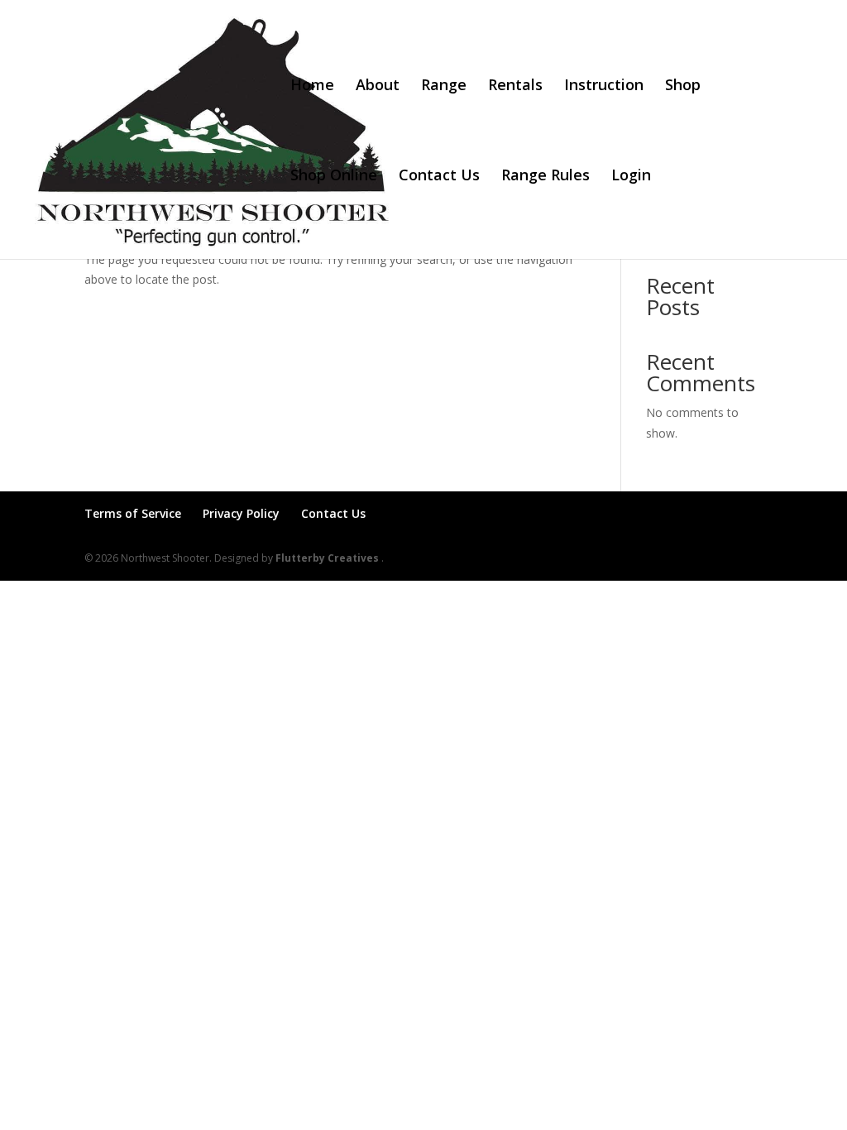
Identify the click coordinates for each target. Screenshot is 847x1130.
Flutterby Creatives (328, 558)
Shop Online (333, 176)
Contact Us (439, 176)
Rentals (515, 86)
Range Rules (545, 176)
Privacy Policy (241, 513)
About (378, 86)
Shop (683, 86)
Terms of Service (132, 513)
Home (312, 86)
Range (444, 86)
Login (631, 176)
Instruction (604, 86)
